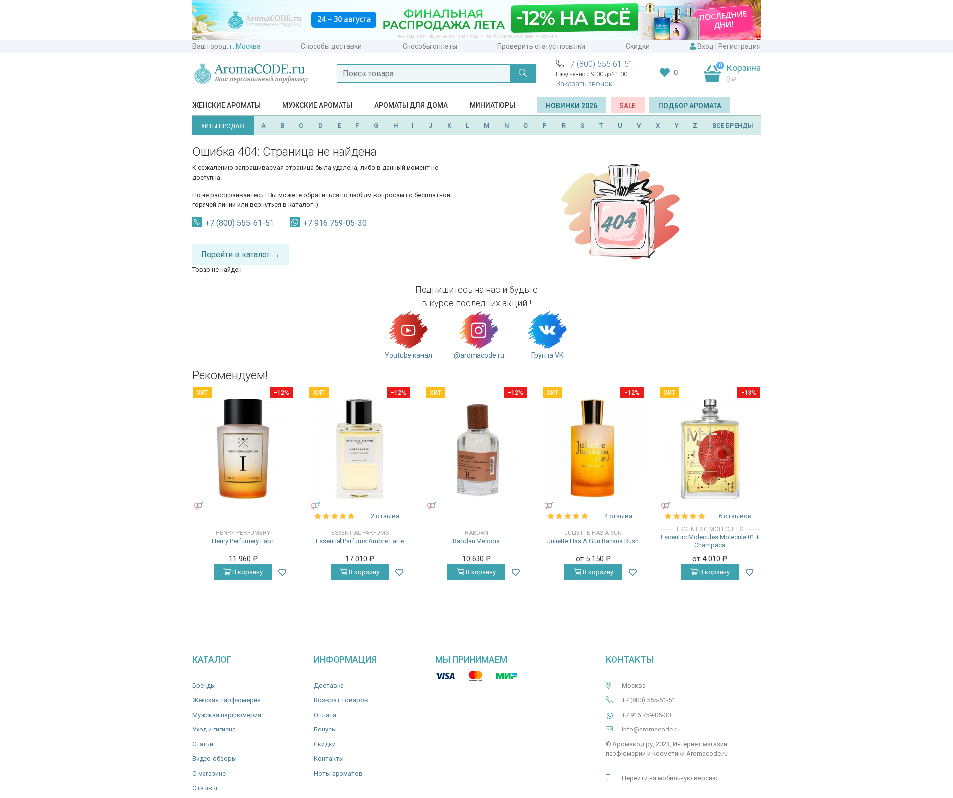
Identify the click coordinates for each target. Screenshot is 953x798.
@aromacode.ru (479, 355)
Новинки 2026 (571, 106)
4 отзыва (618, 516)
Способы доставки (331, 46)
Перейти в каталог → (240, 254)
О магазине (209, 773)
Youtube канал (408, 355)
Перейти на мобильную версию (670, 778)
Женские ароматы (226, 105)
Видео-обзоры (214, 758)
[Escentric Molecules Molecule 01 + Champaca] (710, 449)
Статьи (202, 744)
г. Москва (245, 46)
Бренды (204, 685)
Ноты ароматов (338, 773)
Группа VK (547, 355)
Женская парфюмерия (226, 700)
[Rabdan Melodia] (476, 449)
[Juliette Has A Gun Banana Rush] (593, 449)
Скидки (638, 46)
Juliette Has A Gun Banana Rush (593, 541)
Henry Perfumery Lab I (243, 541)
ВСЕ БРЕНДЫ (732, 125)
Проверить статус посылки (541, 46)
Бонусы (325, 729)
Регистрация (739, 46)
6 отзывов (735, 516)
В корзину (247, 572)
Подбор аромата (689, 106)
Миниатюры (492, 105)
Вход (705, 46)
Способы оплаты (430, 46)
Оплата (325, 715)
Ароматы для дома (411, 105)
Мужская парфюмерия (226, 715)
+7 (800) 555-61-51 (599, 63)
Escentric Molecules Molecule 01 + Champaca (710, 541)
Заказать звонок (584, 84)
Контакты (329, 758)
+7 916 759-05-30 (335, 223)
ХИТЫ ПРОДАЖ (223, 126)
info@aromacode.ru (651, 729)
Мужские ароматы (317, 105)
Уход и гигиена (214, 729)
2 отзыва (385, 516)
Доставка (329, 685)
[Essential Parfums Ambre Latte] (359, 449)
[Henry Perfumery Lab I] (243, 449)
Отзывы (204, 788)
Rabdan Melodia (476, 541)
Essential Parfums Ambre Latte (360, 541)
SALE (627, 106)
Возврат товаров (341, 700)
